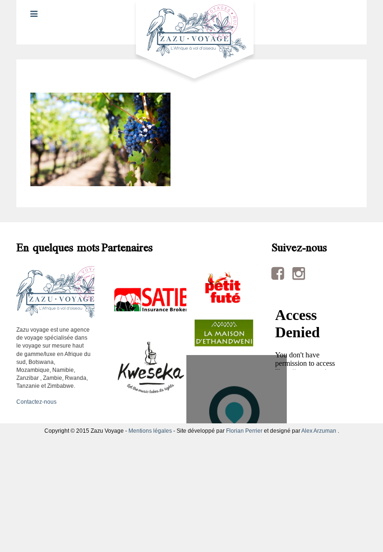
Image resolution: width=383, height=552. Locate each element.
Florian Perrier (244, 431)
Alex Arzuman (318, 431)
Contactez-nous (36, 402)
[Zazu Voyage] (192, 41)
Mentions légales (150, 431)
